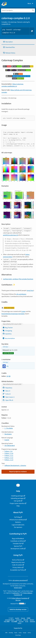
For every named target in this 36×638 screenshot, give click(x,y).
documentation (10, 338)
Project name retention (17, 503)
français (23, 618)
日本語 (28, 618)
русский (21, 621)
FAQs (18, 506)
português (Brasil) (9, 620)
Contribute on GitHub (17, 541)
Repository (8, 388)
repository (8, 334)
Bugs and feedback (18, 538)
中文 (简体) (7, 621)
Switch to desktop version (18, 609)
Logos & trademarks (18, 525)
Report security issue (18, 562)
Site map (18, 600)
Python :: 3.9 (8, 451)
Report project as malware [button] (18, 471)
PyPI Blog (17, 517)
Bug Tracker (9, 327)
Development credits (17, 548)
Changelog (8, 331)
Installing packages (17, 496)
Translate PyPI (17, 543)
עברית (26, 621)
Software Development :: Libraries (15, 465)
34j (7, 376)
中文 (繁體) (14, 621)
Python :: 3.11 (8, 455)
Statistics (18, 522)
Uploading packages (17, 498)
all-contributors (21, 294)
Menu (29, 3)
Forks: (7, 394)
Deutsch (32, 620)
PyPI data (5, 347)
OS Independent (9, 445)
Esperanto (32, 621)
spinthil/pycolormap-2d (10, 235)
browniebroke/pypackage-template (13, 314)
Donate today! (18, 588)
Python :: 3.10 (8, 453)
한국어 (19, 623)
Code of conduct (17, 565)
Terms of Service (17, 560)
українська (19, 620)
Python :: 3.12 (8, 458)
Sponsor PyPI (18, 546)
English (6, 440)
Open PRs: (9, 400)
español (17, 618)
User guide (17, 501)
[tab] (18, 42)
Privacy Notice (17, 567)
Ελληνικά (26, 620)
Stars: (7, 391)
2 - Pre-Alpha (8, 428)
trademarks (15, 593)
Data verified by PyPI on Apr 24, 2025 (12, 324)
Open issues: (9, 397)
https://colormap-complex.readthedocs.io (13, 85)
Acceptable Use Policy (17, 570)
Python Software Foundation (19, 598)
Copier (23, 311)
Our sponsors (18, 527)
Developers (8, 434)
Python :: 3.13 (8, 460)
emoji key (30, 290)
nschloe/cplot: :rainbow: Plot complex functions (18, 279)
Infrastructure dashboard (17, 520)
